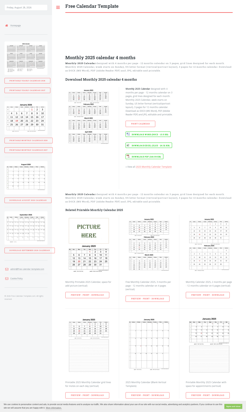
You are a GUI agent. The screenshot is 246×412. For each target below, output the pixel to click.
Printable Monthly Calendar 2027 (28, 150)
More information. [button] (54, 408)
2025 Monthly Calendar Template (154, 166)
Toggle (58, 7)
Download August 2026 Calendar (28, 200)
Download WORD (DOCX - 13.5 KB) (150, 134)
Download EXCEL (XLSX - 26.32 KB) (151, 145)
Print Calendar (140, 124)
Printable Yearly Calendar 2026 (27, 81)
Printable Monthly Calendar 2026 (28, 140)
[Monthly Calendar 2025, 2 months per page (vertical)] (209, 245)
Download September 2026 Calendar (29, 250)
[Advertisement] (142, 32)
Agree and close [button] (233, 406)
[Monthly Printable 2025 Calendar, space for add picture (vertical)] (88, 245)
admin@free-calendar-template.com (27, 269)
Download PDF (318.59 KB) (146, 157)
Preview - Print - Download (87, 295)
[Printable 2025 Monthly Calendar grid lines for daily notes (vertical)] (88, 345)
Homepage (15, 25)
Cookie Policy (16, 278)
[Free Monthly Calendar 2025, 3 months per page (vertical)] (149, 245)
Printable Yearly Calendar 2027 (27, 90)
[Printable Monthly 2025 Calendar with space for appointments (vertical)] (209, 345)
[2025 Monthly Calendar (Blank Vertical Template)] (149, 345)
